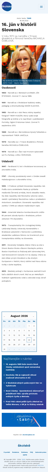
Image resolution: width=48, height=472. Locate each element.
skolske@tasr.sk (28, 435)
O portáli (7, 452)
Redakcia (15, 452)
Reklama (24, 452)
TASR (23, 459)
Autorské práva (40, 452)
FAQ (31, 452)
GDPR (25, 455)
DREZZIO (41, 465)
